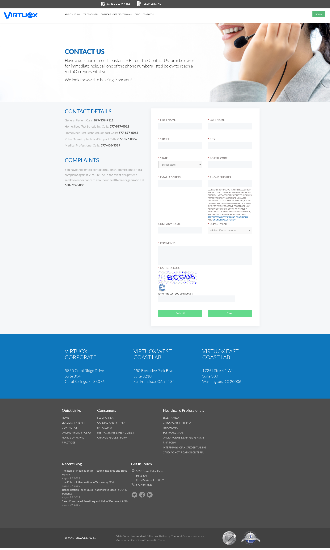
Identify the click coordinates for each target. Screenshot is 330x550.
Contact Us (148, 14)
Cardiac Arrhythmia (111, 422)
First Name (167, 119)
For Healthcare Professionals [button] (116, 14)
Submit (180, 313)
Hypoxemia (104, 427)
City (211, 139)
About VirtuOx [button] (72, 14)
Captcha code (169, 267)
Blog (137, 14)
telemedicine (151, 3)
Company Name (169, 223)
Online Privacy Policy (224, 220)
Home (66, 417)
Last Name (216, 119)
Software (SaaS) (173, 432)
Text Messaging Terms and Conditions (228, 217)
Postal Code (217, 158)
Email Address (169, 177)
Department (217, 223)
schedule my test (119, 3)
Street (163, 139)
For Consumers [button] (90, 14)
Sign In (318, 14)
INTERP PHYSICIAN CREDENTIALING (184, 447)
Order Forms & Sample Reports (183, 437)
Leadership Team (73, 422)
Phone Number (219, 177)
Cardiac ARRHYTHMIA (177, 422)
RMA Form (169, 442)
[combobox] (180, 164)
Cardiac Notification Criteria (183, 452)
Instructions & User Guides (115, 432)
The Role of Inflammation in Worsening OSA (88, 482)
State (163, 158)
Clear (230, 313)
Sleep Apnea (105, 417)
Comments (167, 243)
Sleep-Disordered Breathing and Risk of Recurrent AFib (95, 501)
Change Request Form (112, 437)
